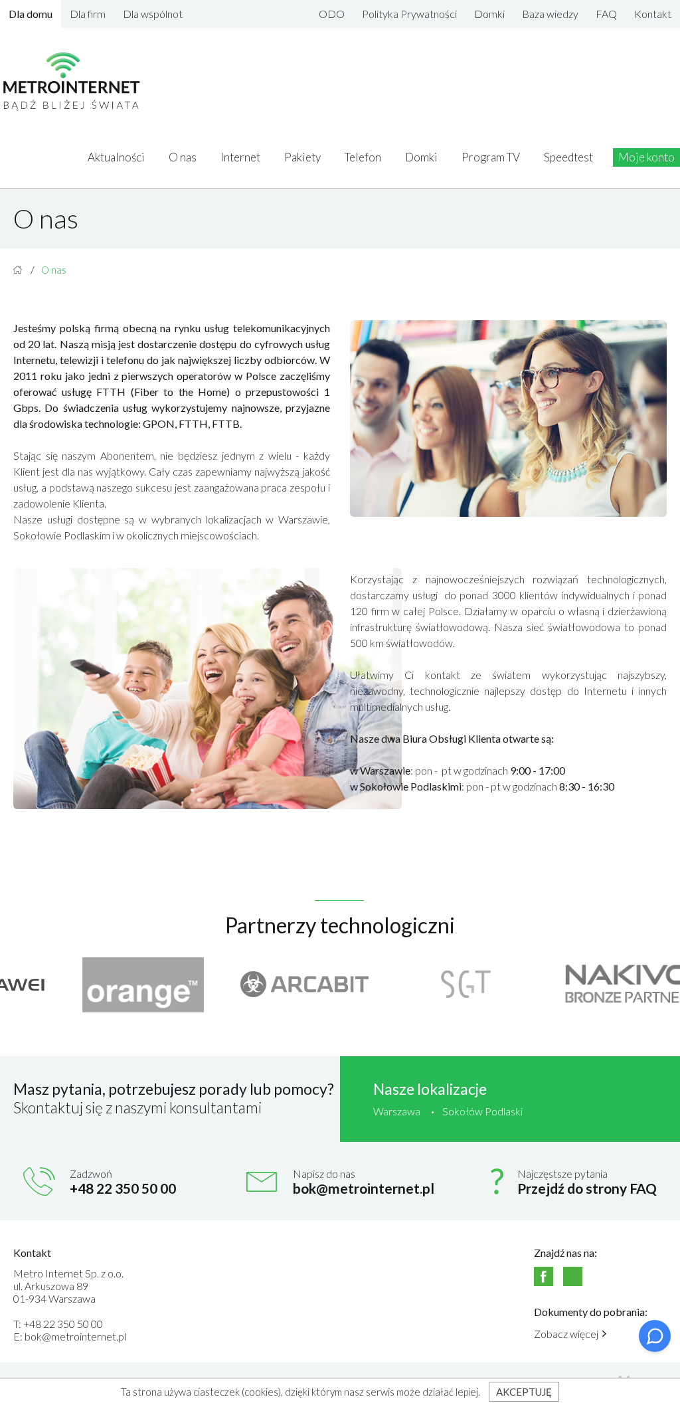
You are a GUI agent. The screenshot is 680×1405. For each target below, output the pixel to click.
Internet (240, 157)
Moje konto (646, 157)
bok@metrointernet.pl (363, 1188)
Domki (489, 13)
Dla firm (88, 13)
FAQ (606, 13)
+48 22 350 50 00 (123, 1188)
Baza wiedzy (550, 13)
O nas (183, 157)
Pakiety (302, 157)
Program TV (491, 157)
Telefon (363, 157)
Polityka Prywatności (409, 13)
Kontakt (652, 13)
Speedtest (568, 157)
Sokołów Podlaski (482, 1111)
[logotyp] (72, 82)
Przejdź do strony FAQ (587, 1188)
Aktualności (116, 157)
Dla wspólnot (153, 13)
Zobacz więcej (566, 1333)
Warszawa (396, 1111)
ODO (332, 13)
